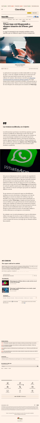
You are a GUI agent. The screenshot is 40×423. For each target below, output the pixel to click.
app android (32, 392)
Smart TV (17, 19)
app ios (20, 392)
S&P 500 (10, 368)
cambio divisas (20, 388)
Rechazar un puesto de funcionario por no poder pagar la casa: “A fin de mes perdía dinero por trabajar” (19, 358)
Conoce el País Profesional (20, 396)
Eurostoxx (6, 368)
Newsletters (19, 414)
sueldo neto (32, 384)
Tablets (14, 19)
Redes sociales (5, 22)
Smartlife (4, 17)
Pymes (30, 19)
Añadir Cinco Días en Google (34, 68)
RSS (17, 414)
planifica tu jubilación (7, 388)
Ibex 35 (2, 368)
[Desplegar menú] (2, 9)
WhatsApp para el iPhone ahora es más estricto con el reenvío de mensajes (23, 282)
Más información (5, 302)
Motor (27, 19)
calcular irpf (7, 384)
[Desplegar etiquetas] (36, 298)
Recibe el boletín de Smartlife (9, 275)
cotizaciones (7, 392)
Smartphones (10, 19)
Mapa (15, 414)
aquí (24, 302)
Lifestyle (23, 19)
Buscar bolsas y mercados (6, 363)
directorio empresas (32, 388)
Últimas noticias (23, 414)
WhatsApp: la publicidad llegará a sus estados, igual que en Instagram (23, 289)
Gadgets (20, 19)
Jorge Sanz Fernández (20, 64)
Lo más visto (3, 356)
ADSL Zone (36, 16)
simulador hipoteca (20, 384)
